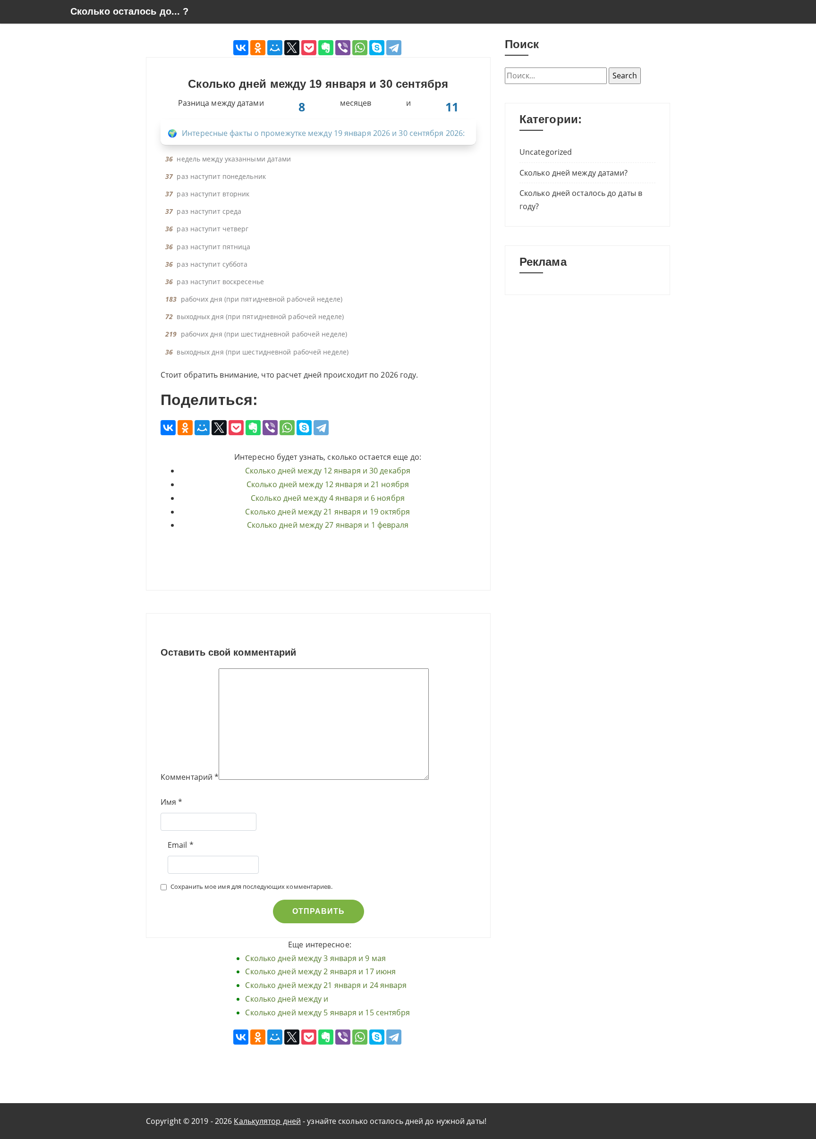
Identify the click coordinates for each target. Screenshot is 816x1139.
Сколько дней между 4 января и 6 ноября (328, 498)
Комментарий (186, 777)
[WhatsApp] (359, 47)
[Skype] (376, 47)
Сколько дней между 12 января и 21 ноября (327, 484)
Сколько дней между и (286, 999)
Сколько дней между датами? (573, 173)
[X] (291, 47)
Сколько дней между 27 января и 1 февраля (328, 525)
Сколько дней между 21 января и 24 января (326, 985)
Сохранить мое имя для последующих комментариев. (251, 886)
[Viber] (342, 47)
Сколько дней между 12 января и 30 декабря (327, 470)
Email (177, 845)
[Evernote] (325, 47)
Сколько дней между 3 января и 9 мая (315, 958)
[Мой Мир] (274, 47)
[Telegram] (393, 47)
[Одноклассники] (257, 47)
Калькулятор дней (267, 1121)
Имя (168, 802)
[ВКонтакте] (240, 47)
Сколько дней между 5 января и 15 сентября (327, 1012)
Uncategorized (545, 152)
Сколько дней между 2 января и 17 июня (320, 971)
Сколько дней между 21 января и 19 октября (327, 511)
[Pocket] (308, 47)
